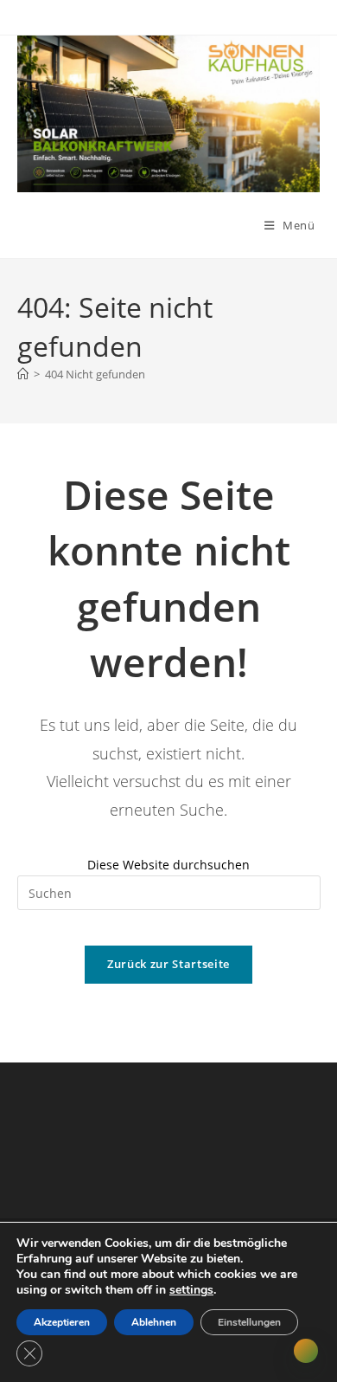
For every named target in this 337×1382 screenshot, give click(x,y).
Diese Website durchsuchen (168, 864)
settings (191, 1290)
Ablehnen (153, 1322)
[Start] (23, 374)
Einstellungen (249, 1322)
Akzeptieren (62, 1322)
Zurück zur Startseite (168, 964)
